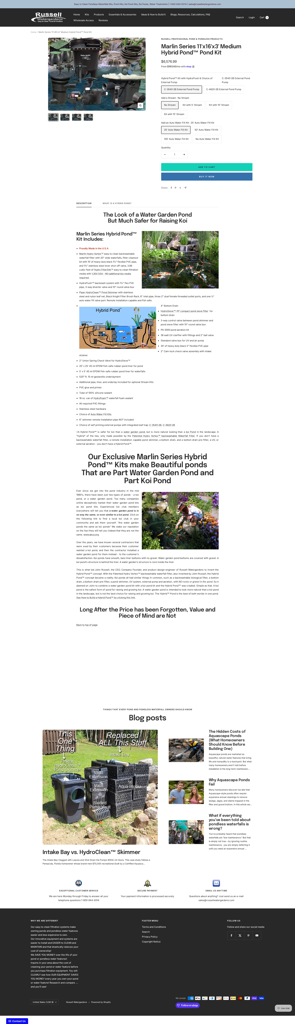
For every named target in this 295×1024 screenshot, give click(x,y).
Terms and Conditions (154, 926)
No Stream (170, 104)
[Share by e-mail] (185, 188)
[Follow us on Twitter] (240, 935)
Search (240, 17)
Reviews (103, 20)
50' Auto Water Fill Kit (206, 129)
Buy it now (206, 176)
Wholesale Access (83, 20)
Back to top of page (87, 624)
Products (99, 14)
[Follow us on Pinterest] (248, 935)
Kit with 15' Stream (174, 114)
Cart (264, 17)
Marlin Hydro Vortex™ (91, 253)
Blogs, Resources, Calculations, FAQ (190, 14)
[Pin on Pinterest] (175, 188)
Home (76, 14)
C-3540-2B (155, 425)
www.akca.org (91, 534)
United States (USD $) (43, 1002)
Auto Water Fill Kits (101, 414)
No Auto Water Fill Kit (207, 139)
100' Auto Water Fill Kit (176, 139)
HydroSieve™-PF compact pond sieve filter (184, 311)
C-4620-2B (169, 425)
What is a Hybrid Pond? (117, 203)
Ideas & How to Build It (153, 14)
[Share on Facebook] (171, 188)
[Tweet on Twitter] (180, 188)
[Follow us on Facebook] (231, 935)
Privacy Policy (149, 936)
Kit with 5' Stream (192, 104)
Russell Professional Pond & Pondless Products (192, 39)
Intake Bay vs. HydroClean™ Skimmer (91, 852)
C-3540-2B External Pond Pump (181, 89)
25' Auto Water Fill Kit (176, 129)
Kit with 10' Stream (219, 104)
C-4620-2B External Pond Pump (223, 89)
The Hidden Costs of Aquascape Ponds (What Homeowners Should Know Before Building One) (227, 740)
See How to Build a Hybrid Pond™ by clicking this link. (106, 597)
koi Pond (191, 431)
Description (84, 203)
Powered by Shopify (101, 1002)
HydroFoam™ (101, 398)
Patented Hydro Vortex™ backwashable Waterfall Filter (163, 435)
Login (252, 17)
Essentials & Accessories (122, 14)
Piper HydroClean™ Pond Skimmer (98, 292)
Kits (87, 14)
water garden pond (134, 431)
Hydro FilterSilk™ (103, 269)
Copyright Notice (151, 941)
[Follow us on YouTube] (257, 935)
